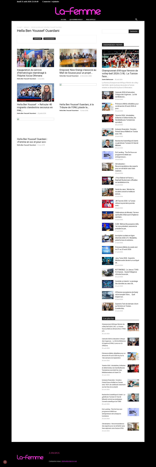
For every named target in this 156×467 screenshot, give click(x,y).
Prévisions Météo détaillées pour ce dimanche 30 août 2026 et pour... (127, 106)
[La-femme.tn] (78, 11)
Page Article (90, 19)
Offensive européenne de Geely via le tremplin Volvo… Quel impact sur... (126, 294)
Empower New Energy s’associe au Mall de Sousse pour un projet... (77, 71)
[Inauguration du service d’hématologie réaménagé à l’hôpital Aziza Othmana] (35, 58)
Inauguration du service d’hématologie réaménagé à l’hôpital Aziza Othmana (31, 73)
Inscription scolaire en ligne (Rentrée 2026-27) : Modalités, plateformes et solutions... (126, 238)
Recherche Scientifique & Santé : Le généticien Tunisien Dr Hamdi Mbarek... (127, 143)
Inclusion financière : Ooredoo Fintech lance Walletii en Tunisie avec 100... (126, 131)
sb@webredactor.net (69, 461)
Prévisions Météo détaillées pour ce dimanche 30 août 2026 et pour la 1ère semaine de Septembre (113, 355)
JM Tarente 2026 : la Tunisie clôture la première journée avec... (125, 203)
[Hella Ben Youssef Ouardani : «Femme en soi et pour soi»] (35, 127)
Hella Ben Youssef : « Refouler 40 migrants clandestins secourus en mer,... (35, 107)
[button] (136, 20)
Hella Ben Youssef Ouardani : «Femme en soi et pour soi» (32, 140)
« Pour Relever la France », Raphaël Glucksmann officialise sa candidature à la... (126, 180)
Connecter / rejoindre (50, 2)
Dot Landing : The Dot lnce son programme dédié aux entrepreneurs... (126, 154)
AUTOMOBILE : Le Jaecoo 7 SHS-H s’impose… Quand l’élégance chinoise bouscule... (127, 272)
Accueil (63, 19)
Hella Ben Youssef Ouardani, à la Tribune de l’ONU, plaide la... (76, 106)
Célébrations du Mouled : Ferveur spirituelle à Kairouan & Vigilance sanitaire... (127, 215)
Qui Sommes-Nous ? (76, 19)
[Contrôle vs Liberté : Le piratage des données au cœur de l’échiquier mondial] (107, 284)
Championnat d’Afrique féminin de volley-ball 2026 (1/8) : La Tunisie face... (120, 73)
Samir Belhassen (107, 79)
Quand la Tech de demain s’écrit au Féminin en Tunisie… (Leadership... (126, 306)
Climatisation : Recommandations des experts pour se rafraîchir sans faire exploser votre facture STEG (113, 426)
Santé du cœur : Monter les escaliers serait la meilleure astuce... (125, 191)
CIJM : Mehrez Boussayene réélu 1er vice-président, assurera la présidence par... (127, 226)
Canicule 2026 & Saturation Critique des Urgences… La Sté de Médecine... (126, 94)
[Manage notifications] (5, 462)
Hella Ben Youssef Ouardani (26, 79)
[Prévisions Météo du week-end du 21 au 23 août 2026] (107, 250)
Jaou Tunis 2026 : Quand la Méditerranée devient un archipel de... (127, 260)
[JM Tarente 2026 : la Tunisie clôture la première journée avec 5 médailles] (107, 204)
